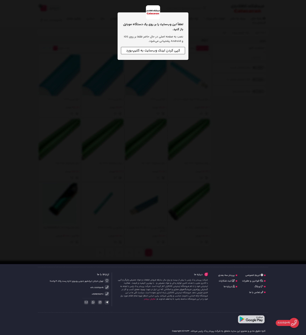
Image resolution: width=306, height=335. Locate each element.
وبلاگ (257, 287)
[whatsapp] (92, 302)
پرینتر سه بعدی (226, 275)
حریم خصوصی (253, 275)
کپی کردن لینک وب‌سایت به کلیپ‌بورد (153, 50)
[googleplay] (251, 319)
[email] (85, 302)
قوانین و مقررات (251, 281)
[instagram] (99, 302)
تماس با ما (255, 292)
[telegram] (106, 302)
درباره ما (228, 287)
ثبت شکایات (225, 281)
